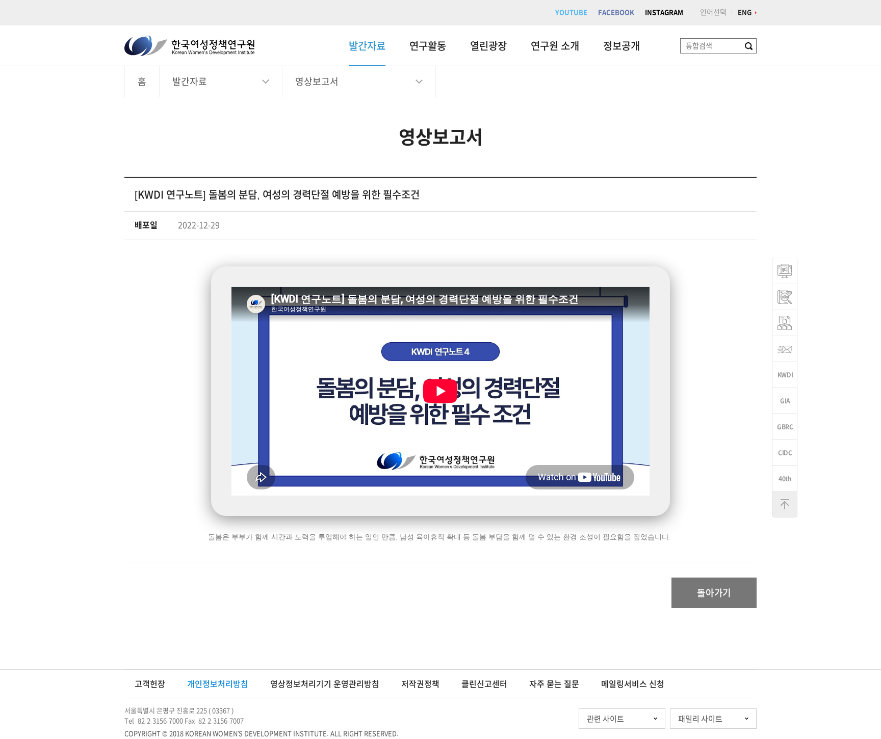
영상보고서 (317, 81)
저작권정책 (420, 684)
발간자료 (367, 46)
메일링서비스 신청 (632, 684)
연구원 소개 (555, 46)
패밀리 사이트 (700, 719)
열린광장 (488, 46)
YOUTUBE (571, 12)
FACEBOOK (616, 12)
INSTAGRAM (664, 12)
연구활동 (427, 46)
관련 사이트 (605, 719)
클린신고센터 (484, 684)
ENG (745, 12)
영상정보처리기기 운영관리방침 (324, 684)
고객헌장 (150, 684)
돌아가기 (714, 592)
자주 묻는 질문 (554, 684)
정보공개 (621, 46)
